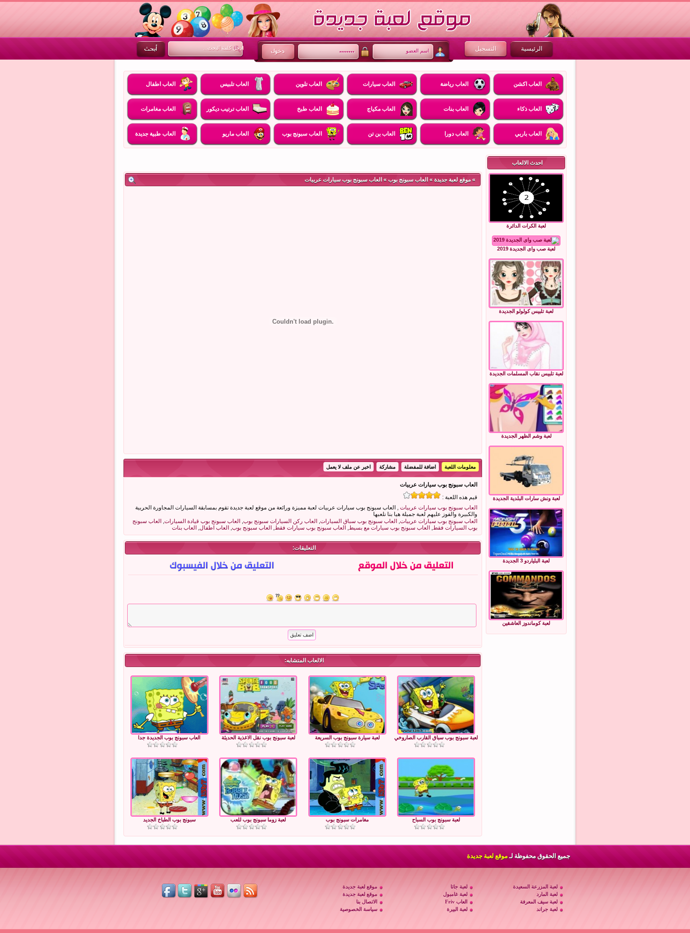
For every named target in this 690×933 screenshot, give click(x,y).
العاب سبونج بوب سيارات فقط (310, 527)
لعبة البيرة (457, 909)
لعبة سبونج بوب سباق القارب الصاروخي (436, 737)
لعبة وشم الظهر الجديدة (526, 436)
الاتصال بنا (366, 901)
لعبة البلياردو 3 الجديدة (526, 560)
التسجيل (486, 48)
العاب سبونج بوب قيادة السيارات (202, 521)
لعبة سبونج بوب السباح (436, 819)
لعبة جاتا (459, 886)
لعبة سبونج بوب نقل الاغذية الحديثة (258, 737)
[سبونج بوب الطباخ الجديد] (169, 813)
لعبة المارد (547, 894)
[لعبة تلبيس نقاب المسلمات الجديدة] (526, 346)
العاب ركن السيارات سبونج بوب (280, 521)
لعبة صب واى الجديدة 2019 (526, 248)
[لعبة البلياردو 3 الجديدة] (526, 533)
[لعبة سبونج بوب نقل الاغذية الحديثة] (258, 731)
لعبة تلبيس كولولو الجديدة (526, 311)
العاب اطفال (214, 527)
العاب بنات (184, 527)
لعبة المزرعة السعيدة (535, 886)
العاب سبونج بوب (408, 179)
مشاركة (387, 467)
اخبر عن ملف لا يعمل (348, 467)
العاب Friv (456, 901)
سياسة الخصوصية (358, 909)
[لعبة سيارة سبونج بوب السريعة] (347, 731)
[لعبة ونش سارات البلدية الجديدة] (526, 470)
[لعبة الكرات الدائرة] (526, 198)
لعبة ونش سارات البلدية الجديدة (526, 498)
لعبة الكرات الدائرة (526, 225)
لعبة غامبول (455, 894)
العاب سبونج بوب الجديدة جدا (169, 737)
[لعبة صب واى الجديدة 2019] (526, 240)
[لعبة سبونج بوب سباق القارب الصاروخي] (436, 731)
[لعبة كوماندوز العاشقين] (526, 595)
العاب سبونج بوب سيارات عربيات (438, 507)
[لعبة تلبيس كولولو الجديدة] (526, 283)
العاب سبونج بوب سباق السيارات (358, 521)
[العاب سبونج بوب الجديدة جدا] (169, 731)
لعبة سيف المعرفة (539, 901)
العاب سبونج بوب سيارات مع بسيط (389, 527)
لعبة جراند (547, 909)
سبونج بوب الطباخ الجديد (169, 819)
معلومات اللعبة (460, 467)
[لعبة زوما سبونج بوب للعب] (258, 813)
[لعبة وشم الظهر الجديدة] (526, 408)
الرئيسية (532, 48)
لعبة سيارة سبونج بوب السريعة (347, 737)
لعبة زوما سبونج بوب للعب (258, 819)
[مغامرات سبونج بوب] (347, 813)
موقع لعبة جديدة (452, 179)
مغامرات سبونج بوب (347, 819)
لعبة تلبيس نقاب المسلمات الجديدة (526, 373)
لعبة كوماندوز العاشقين (526, 623)
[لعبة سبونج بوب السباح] (436, 813)
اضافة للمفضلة (420, 467)
